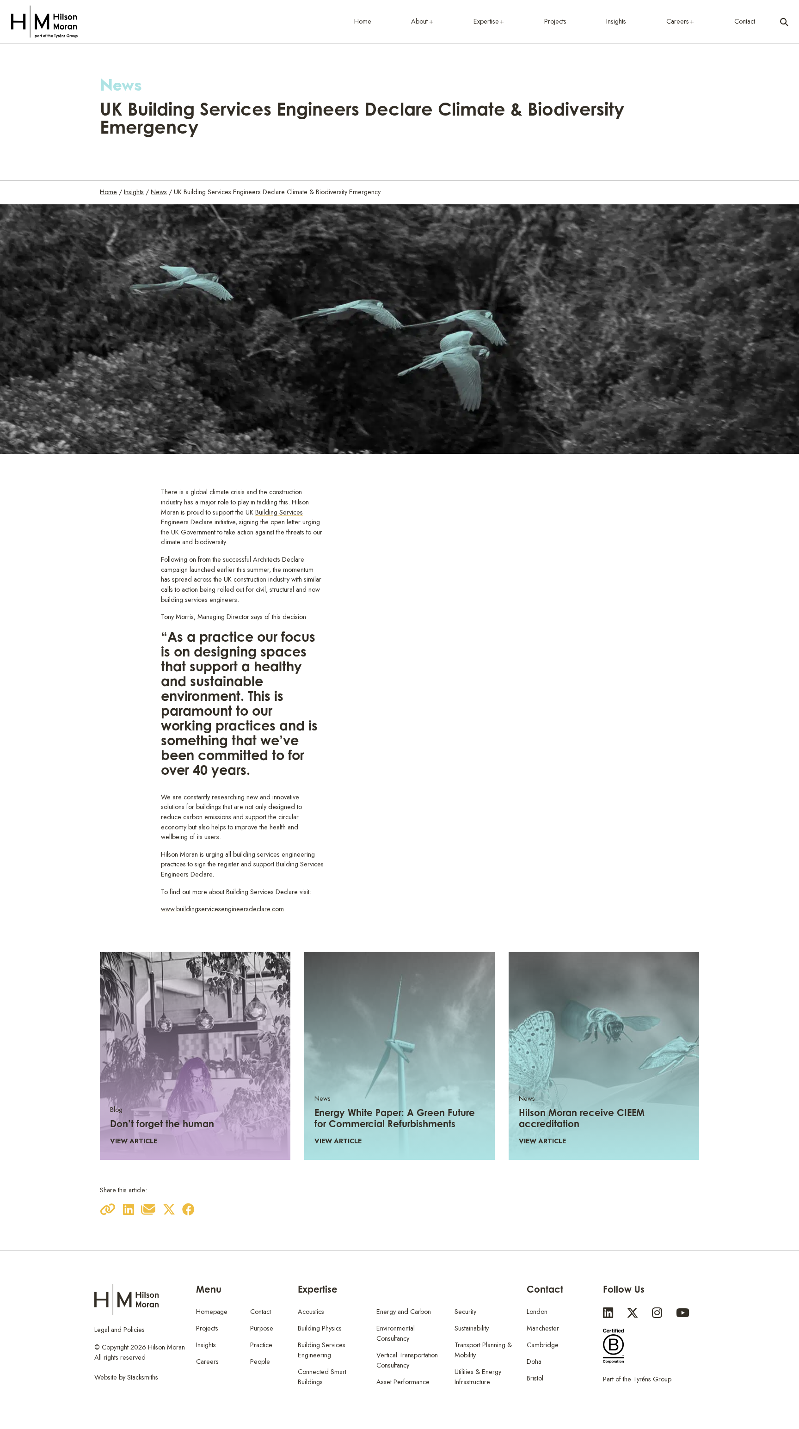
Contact (744, 21)
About (419, 21)
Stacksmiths (142, 1377)
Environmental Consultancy (395, 1333)
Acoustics (311, 1311)
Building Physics (320, 1328)
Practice (261, 1344)
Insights (616, 21)
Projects (555, 21)
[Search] (784, 21)
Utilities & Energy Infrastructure (478, 1376)
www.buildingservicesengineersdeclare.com (222, 909)
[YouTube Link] (682, 1313)
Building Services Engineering (321, 1350)
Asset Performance (403, 1381)
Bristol (535, 1378)
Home (362, 21)
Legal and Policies (119, 1329)
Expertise (486, 21)
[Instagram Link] (657, 1313)
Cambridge (543, 1344)
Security (465, 1311)
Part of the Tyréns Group (637, 1379)
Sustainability (472, 1328)
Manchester (543, 1328)
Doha (534, 1361)
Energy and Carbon (403, 1311)
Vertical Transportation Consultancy (407, 1360)
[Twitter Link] (633, 1313)
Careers (677, 21)
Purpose (261, 1328)
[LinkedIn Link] (608, 1313)
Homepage (211, 1311)
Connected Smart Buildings (322, 1376)
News (159, 191)
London (537, 1311)
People (260, 1361)
